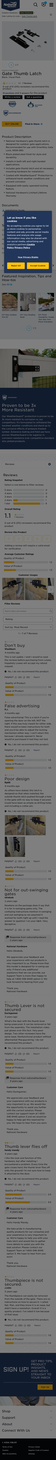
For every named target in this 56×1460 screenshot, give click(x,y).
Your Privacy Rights (28, 257)
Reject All (16, 266)
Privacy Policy (22, 247)
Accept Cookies (38, 266)
